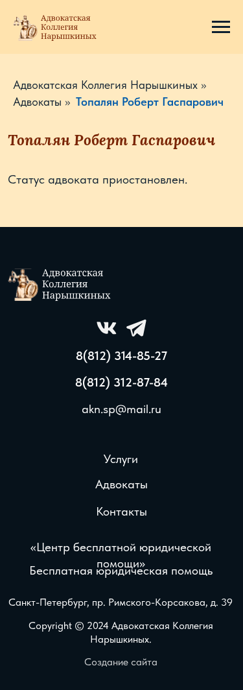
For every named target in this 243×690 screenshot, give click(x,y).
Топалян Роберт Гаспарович (150, 101)
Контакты (121, 511)
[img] (61, 284)
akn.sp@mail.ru (121, 408)
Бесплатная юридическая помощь (121, 570)
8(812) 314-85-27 (121, 355)
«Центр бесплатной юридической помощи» (120, 555)
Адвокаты (37, 101)
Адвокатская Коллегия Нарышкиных (105, 84)
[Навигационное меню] (221, 27)
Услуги (121, 458)
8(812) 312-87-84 (121, 382)
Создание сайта (120, 661)
